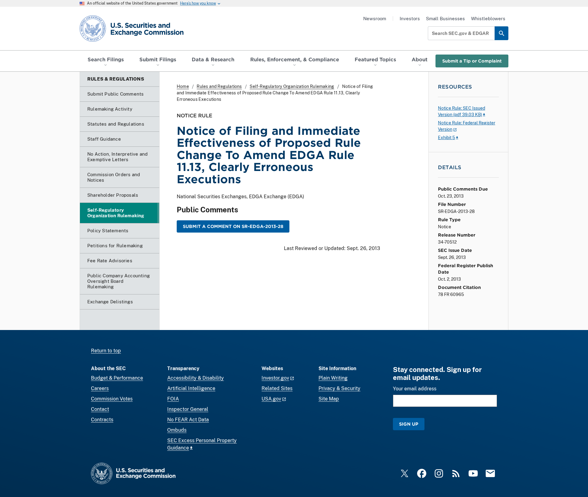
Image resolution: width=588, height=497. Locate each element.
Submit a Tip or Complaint (472, 60)
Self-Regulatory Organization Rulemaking (292, 86)
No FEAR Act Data (188, 420)
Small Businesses (445, 18)
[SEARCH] (501, 33)
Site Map (328, 399)
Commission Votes (112, 399)
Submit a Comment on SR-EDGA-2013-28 (233, 226)
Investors (410, 18)
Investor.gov (275, 378)
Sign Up (408, 424)
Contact (100, 409)
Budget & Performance (117, 378)
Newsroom (374, 18)
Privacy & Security (339, 388)
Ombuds (177, 430)
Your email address (414, 389)
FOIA (173, 399)
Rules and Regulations (219, 86)
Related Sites (277, 388)
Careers (100, 388)
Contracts (102, 420)
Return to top (106, 351)
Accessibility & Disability (195, 378)
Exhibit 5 (446, 137)
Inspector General (187, 409)
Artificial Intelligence (191, 388)
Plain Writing (333, 378)
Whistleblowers (488, 18)
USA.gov (271, 399)
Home (183, 86)
